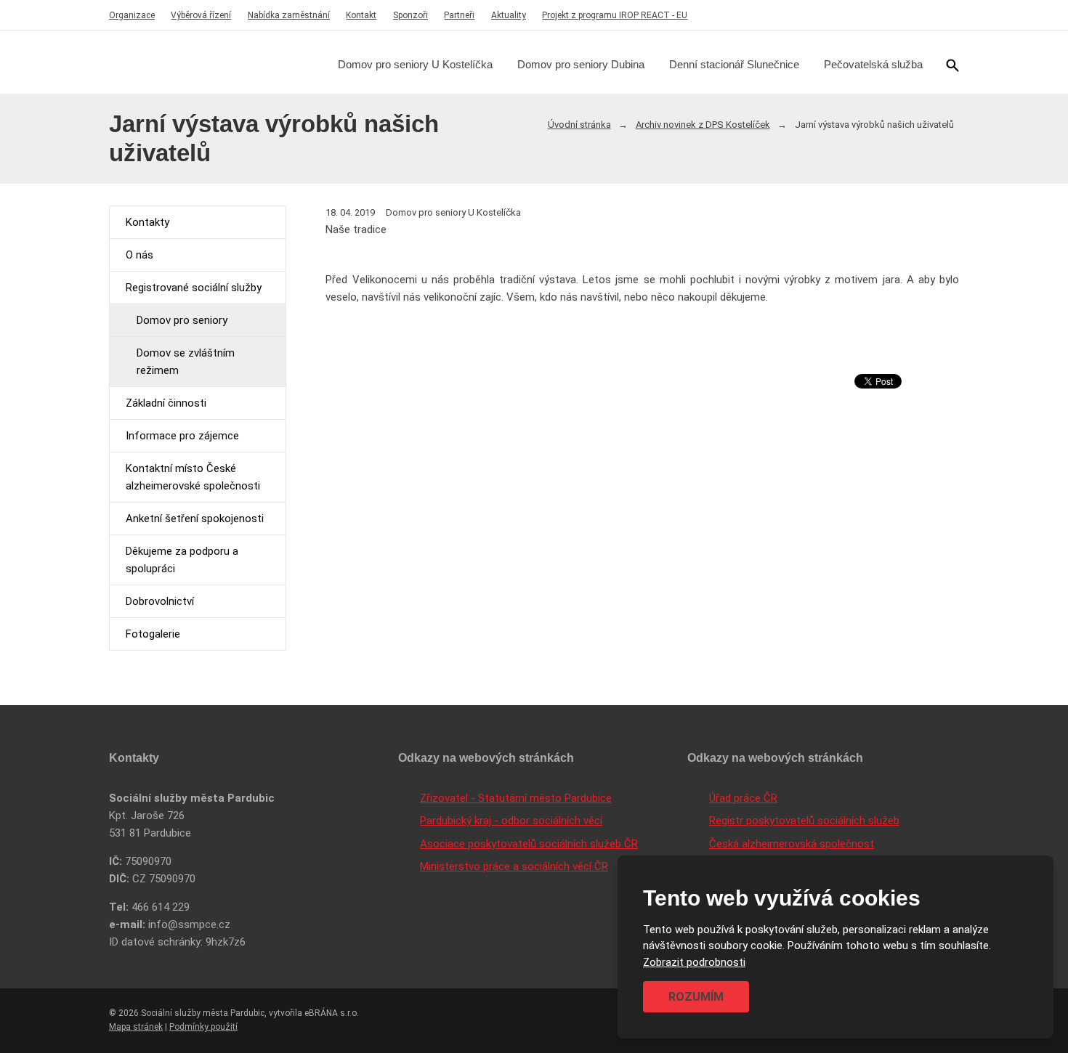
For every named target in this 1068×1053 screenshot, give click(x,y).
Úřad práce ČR (743, 798)
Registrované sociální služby (194, 287)
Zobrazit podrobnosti (694, 962)
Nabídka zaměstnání (289, 15)
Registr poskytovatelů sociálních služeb (804, 820)
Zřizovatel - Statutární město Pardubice (516, 798)
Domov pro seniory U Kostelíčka (415, 64)
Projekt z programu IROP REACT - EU (614, 15)
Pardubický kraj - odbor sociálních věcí (511, 820)
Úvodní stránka (579, 124)
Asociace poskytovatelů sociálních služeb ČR (529, 843)
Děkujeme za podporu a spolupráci (182, 560)
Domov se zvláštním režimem (186, 361)
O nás (139, 254)
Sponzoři (410, 15)
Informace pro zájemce (182, 435)
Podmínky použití (203, 1027)
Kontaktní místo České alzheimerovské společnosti (193, 477)
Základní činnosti (166, 403)
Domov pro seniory (182, 320)
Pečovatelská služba (873, 64)
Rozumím (696, 997)
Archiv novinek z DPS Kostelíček (703, 124)
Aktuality (508, 15)
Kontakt (361, 15)
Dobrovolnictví (160, 601)
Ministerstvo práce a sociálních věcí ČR (514, 866)
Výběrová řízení (201, 15)
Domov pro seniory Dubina (580, 64)
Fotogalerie (153, 634)
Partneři (459, 15)
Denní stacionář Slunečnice (734, 64)
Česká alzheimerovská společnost (791, 843)
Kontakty (147, 222)
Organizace (132, 15)
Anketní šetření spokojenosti (195, 518)
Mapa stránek (136, 1027)
